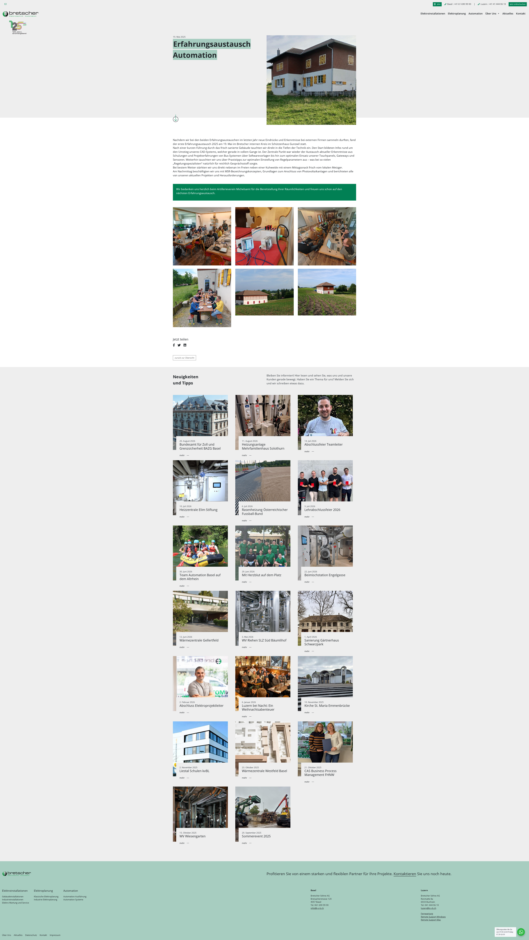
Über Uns (490, 13)
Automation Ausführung (74, 896)
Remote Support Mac (431, 919)
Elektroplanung (457, 13)
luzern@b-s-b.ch (428, 908)
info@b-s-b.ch (317, 908)
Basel (459, 4)
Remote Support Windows (433, 916)
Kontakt (520, 13)
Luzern (493, 4)
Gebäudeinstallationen (12, 896)
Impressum (55, 935)
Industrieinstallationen (12, 899)
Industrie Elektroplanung (45, 899)
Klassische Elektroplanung (46, 896)
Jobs (438, 4)
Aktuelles (507, 13)
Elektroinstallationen (433, 13)
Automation (476, 13)
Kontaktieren (405, 873)
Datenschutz (31, 935)
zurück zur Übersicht (184, 357)
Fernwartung (427, 913)
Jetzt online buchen (518, 4)
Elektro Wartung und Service (15, 902)
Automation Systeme (73, 899)
